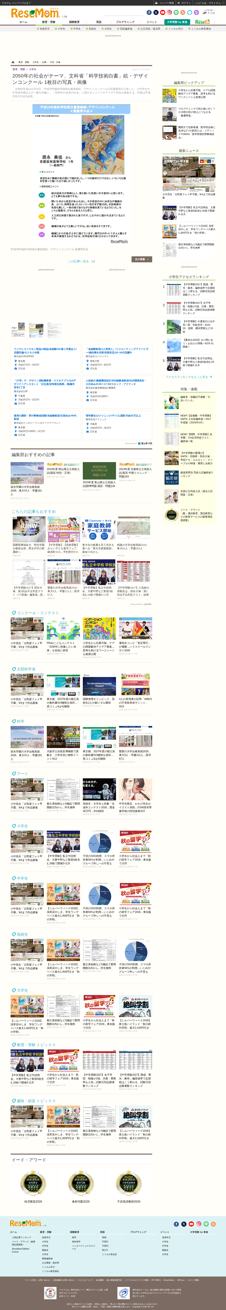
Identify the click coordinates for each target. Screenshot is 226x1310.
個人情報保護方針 (114, 1280)
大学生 (108, 28)
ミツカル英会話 (109, 1254)
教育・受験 (48, 22)
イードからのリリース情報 (136, 1280)
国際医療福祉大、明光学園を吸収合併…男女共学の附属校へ (28, 548)
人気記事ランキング (21, 1237)
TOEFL (105, 1246)
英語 (99, 22)
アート (22, 774)
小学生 (61, 28)
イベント (152, 22)
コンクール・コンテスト (38, 613)
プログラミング (125, 22)
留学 (74, 1237)
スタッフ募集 (193, 1280)
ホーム (23, 22)
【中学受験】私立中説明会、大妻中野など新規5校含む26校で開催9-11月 (97, 591)
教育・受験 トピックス (36, 1045)
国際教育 (74, 22)
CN (212, 13)
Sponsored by (131, 443)
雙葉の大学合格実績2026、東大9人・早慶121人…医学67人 (63, 591)
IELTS (105, 1250)
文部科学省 (26, 669)
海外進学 (76, 1241)
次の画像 (140, 259)
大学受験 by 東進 (177, 22)
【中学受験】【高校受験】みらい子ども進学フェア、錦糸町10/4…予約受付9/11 (63, 548)
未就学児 (45, 28)
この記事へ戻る (81, 260)
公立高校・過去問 (150, 28)
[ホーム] (13, 62)
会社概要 (100, 1280)
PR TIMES (155, 1280)
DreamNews (168, 1280)
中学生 (77, 28)
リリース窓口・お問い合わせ (37, 1280)
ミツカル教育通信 (201, 28)
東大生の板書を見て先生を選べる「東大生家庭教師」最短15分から (98, 548)
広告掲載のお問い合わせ (63, 1280)
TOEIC (105, 1241)
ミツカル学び (175, 28)
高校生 (92, 28)
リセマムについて (85, 1280)
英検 (104, 1237)
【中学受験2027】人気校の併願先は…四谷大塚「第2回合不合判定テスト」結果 (133, 591)
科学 (20, 721)
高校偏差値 (126, 28)
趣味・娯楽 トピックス (36, 1101)
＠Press (180, 1280)
